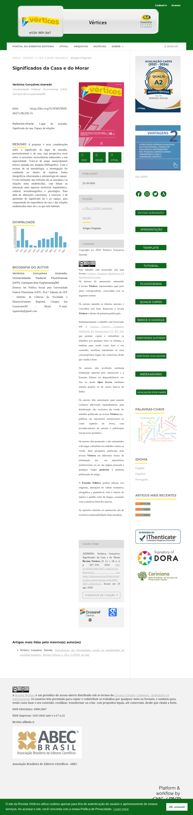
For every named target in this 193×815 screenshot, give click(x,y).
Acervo (28, 57)
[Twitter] (155, 196)
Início (16, 57)
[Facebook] (138, 196)
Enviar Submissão (151, 212)
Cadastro (161, 5)
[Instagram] (147, 196)
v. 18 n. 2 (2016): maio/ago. (52, 57)
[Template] (150, 249)
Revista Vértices (25, 695)
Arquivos (81, 46)
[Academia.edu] (163, 196)
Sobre (116, 46)
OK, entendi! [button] (177, 806)
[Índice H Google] (150, 321)
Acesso (176, 5)
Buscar (172, 46)
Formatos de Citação (100, 595)
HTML (114, 160)
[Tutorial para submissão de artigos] (150, 267)
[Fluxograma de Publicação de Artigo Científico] (150, 285)
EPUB (99, 160)
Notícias (99, 46)
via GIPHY (141, 176)
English (140, 468)
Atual (64, 46)
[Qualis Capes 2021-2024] (150, 303)
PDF (84, 160)
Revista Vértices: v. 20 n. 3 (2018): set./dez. (66, 654)
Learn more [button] (121, 809)
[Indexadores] (150, 375)
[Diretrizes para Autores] (150, 339)
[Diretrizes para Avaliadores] (150, 357)
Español (140, 474)
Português (141, 479)
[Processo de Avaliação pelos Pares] (151, 394)
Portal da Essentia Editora (33, 46)
